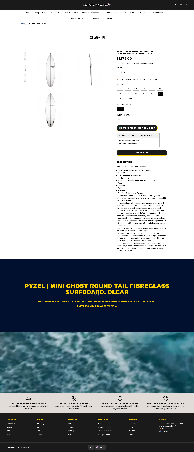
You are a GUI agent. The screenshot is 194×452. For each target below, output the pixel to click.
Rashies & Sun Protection (115, 12)
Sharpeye (10, 434)
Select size (121, 84)
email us (165, 431)
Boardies (132, 423)
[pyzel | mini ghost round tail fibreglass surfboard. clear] (50, 70)
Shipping (130, 63)
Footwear (144, 12)
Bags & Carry (76, 18)
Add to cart (142, 153)
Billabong (40, 423)
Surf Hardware (71, 12)
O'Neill (39, 434)
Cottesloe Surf (25, 447)
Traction (71, 427)
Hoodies (132, 431)
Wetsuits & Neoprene (90, 12)
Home (28, 12)
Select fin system (124, 105)
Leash (70, 423)
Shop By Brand (40, 12)
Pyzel (8, 431)
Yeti (99, 423)
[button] (8, 5)
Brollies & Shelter (104, 431)
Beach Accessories (94, 18)
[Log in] (181, 5)
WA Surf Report (112, 18)
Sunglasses (157, 12)
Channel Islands (13, 423)
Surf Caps (71, 431)
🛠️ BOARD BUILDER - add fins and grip (137, 128)
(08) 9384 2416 (168, 428)
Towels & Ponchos (105, 427)
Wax (69, 434)
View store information (128, 144)
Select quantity (123, 115)
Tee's (131, 434)
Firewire (9, 427)
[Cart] (185, 5)
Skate (132, 12)
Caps (131, 427)
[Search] (176, 5)
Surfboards (55, 12)
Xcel (38, 431)
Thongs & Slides (104, 434)
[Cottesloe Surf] (97, 5)
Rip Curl (40, 427)
